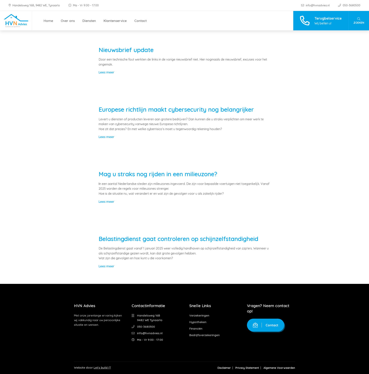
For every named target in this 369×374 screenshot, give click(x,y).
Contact (140, 21)
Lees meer (106, 72)
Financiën (195, 328)
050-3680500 (351, 5)
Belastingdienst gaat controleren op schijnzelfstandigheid (178, 239)
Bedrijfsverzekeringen (204, 335)
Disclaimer (224, 368)
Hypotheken (197, 322)
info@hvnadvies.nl (317, 5)
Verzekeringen (199, 315)
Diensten (89, 21)
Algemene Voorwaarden (279, 368)
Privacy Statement (247, 368)
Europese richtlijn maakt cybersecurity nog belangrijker (176, 109)
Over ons (68, 21)
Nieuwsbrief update (126, 50)
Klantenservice (115, 21)
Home (48, 21)
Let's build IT (102, 367)
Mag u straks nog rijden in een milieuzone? (158, 174)
